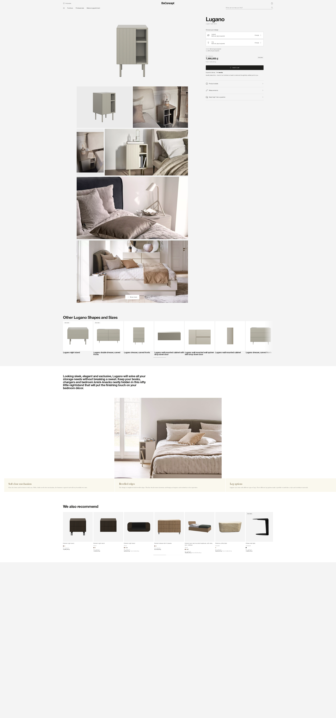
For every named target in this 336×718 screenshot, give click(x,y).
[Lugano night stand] (78, 336)
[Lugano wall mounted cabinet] (230, 336)
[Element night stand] (78, 527)
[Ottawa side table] (260, 527)
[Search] (272, 8)
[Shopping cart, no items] (272, 3)
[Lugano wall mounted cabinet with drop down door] (169, 336)
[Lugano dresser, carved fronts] (139, 336)
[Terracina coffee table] (230, 527)
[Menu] (64, 8)
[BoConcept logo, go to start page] (168, 3)
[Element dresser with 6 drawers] (169, 527)
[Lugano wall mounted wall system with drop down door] (200, 336)
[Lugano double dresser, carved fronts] (108, 336)
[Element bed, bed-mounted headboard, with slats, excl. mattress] (200, 527)
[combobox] (249, 8)
